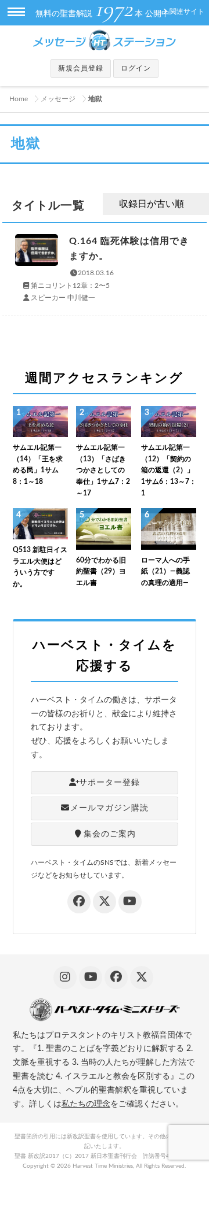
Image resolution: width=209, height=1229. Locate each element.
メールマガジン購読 (109, 808)
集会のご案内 (110, 834)
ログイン (136, 68)
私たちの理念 (86, 1104)
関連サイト (187, 11)
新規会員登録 (80, 68)
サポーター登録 (109, 783)
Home (18, 98)
